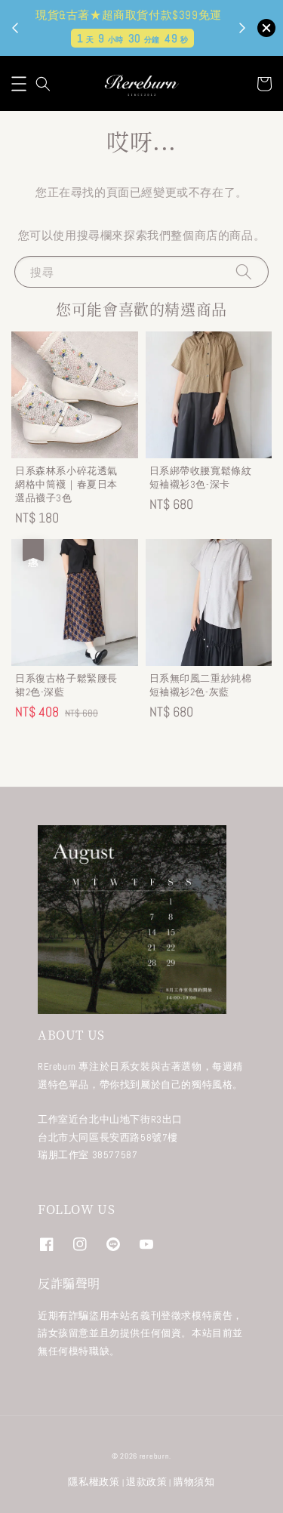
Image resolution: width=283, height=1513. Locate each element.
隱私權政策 (94, 1481)
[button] (18, 83)
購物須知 (194, 1481)
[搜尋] (244, 271)
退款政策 (147, 1481)
